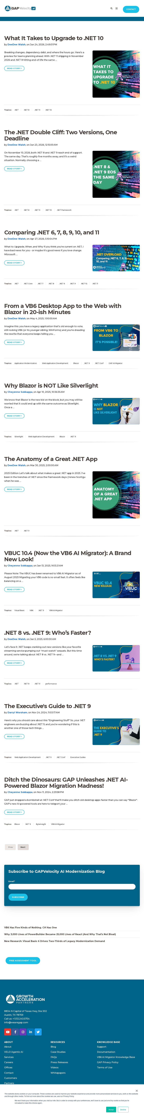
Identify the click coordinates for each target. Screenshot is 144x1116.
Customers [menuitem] (10, 1078)
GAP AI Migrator (115, 363)
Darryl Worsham (17, 712)
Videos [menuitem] (54, 1067)
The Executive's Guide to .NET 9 (47, 706)
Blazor (76, 363)
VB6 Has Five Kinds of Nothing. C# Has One (30, 927)
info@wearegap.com (16, 1022)
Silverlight (18, 437)
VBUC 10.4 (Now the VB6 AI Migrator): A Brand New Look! (67, 556)
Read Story (14, 68)
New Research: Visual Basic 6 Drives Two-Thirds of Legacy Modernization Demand (54, 941)
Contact (131, 9)
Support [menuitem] (101, 1046)
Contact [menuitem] (9, 1073)
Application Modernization (25, 363)
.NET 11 (95, 284)
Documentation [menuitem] (106, 1052)
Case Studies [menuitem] (58, 1052)
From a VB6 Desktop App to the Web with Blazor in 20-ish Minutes (62, 308)
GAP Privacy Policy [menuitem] (107, 1062)
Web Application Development (55, 363)
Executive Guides (78, 757)
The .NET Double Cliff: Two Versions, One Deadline (60, 135)
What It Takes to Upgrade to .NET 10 (54, 38)
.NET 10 (48, 110)
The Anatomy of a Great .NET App (50, 458)
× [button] (136, 1090)
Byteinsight (41, 824)
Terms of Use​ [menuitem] (104, 1067)
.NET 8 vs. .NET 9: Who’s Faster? (47, 632)
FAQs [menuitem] (54, 1057)
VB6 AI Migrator (56, 610)
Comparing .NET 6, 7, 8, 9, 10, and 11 (51, 232)
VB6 (31, 610)
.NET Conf (99, 363)
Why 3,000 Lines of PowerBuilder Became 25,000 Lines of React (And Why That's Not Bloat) (60, 934)
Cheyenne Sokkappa (20, 392)
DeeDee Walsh (17, 44)
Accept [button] (111, 1109)
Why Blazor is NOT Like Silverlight (51, 385)
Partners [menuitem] (9, 1083)
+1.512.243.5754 (21, 1018)
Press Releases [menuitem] (59, 1062)
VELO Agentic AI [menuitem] (13, 1052)
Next (23, 847)
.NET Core (28, 284)
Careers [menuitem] (8, 1062)
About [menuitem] (7, 1046)
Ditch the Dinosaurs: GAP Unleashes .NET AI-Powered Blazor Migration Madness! (66, 782)
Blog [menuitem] (53, 1046)
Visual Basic (19, 610)
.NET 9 (37, 110)
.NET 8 (26, 110)
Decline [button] (123, 1109)
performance (51, 684)
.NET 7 (40, 284)
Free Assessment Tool (23, 960)
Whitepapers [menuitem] (58, 1073)
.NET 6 (62, 284)
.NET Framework (64, 210)
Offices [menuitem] (8, 1067)
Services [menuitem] (9, 1057)
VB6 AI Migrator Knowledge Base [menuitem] (116, 1057)
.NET (16, 110)
